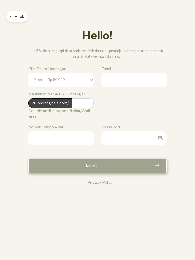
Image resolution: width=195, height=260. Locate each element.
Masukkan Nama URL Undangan (57, 94)
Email (106, 69)
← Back (17, 16)
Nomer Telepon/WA (45, 127)
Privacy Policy (100, 182)
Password (110, 127)
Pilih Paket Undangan (47, 69)
